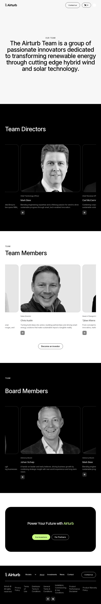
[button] (86, 5)
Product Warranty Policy (90, 589)
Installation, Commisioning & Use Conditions (60, 589)
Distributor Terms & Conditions (36, 588)
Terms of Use (26, 588)
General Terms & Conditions (47, 588)
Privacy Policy (18, 589)
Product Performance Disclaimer (74, 588)
